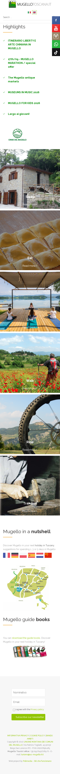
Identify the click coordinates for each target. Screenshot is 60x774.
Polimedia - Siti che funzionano (37, 761)
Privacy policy (37, 709)
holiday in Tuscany (44, 545)
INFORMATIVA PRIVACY (18, 735)
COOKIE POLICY (37, 735)
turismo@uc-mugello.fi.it (32, 754)
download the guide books (26, 638)
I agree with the (29, 709)
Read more (29, 204)
